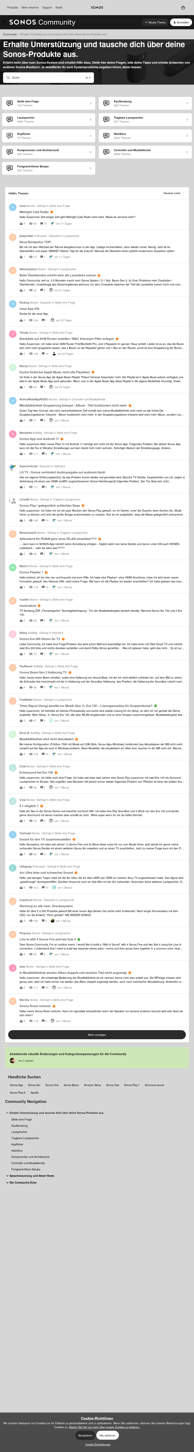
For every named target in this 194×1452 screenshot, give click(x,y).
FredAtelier (26, 699)
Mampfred (26, 433)
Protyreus (25, 933)
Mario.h (24, 566)
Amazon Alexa (92, 1085)
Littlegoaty (26, 866)
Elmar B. (25, 733)
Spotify (35, 1092)
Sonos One (52, 1085)
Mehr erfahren (30, 7)
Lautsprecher (19, 1132)
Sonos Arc (34, 1085)
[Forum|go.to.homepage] (42, 22)
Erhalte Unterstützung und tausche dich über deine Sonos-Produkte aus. (57, 1113)
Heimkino (17, 1150)
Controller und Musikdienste (28, 1163)
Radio (59, 7)
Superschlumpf (29, 466)
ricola (23, 206)
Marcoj (24, 366)
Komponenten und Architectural (30, 1157)
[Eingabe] (6, 77)
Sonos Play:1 (132, 1085)
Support (47, 7)
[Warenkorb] (183, 7)
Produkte (12, 7)
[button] (97, 1444)
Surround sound (154, 1085)
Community (10, 34)
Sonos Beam (71, 1085)
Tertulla (24, 332)
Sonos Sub (112, 1085)
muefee (24, 599)
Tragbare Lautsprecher (25, 1138)
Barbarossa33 (28, 532)
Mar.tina (24, 1000)
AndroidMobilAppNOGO (34, 399)
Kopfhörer (17, 1144)
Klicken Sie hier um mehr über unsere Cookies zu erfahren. (104, 1427)
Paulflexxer (26, 666)
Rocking (24, 302)
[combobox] (48, 77)
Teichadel (25, 833)
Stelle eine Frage (21, 1119)
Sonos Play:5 (18, 1092)
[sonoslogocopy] (97, 7)
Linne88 (24, 499)
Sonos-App (16, 1085)
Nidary (23, 633)
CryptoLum (26, 900)
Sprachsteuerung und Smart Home (32, 1176)
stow (22, 966)
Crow (23, 766)
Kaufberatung (19, 1125)
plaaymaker (27, 236)
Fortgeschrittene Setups (25, 1169)
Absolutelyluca (28, 269)
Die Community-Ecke (23, 1182)
